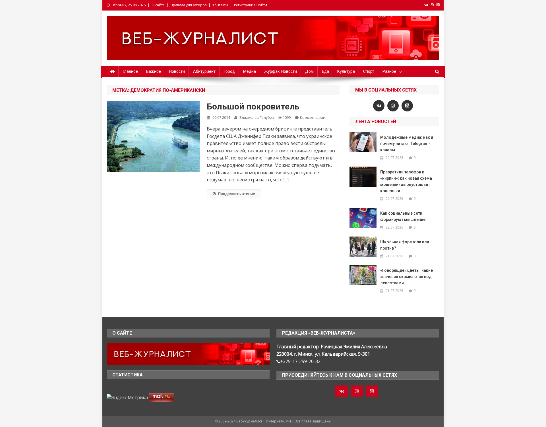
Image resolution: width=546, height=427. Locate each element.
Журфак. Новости (280, 71)
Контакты (220, 5)
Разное (389, 71)
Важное (153, 71)
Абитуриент (204, 71)
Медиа (249, 71)
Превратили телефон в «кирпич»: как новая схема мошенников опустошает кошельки (406, 181)
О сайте (158, 5)
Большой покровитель (253, 106)
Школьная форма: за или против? (404, 245)
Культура (346, 71)
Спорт (368, 71)
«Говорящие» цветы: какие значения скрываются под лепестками (406, 276)
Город (229, 71)
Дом (309, 71)
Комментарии (312, 117)
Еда (325, 71)
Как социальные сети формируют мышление (402, 216)
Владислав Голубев (256, 117)
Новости (177, 71)
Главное (130, 71)
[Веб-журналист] (188, 353)
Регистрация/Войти (250, 5)
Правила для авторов (188, 5)
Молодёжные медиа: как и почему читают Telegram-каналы (406, 143)
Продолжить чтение (236, 193)
